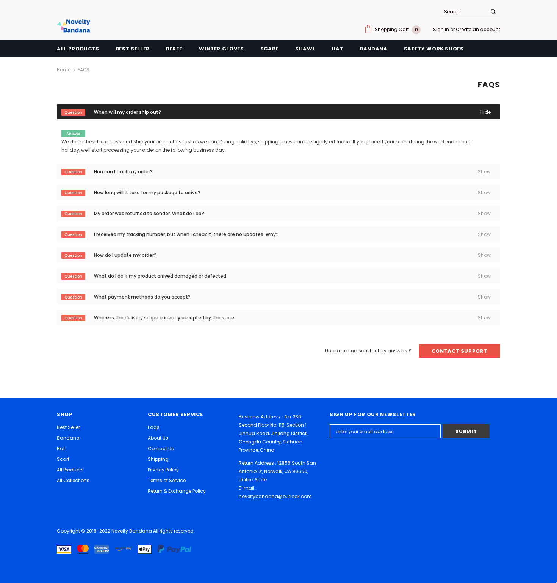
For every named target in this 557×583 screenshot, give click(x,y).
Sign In (441, 29)
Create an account (478, 29)
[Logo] (75, 25)
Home (63, 69)
